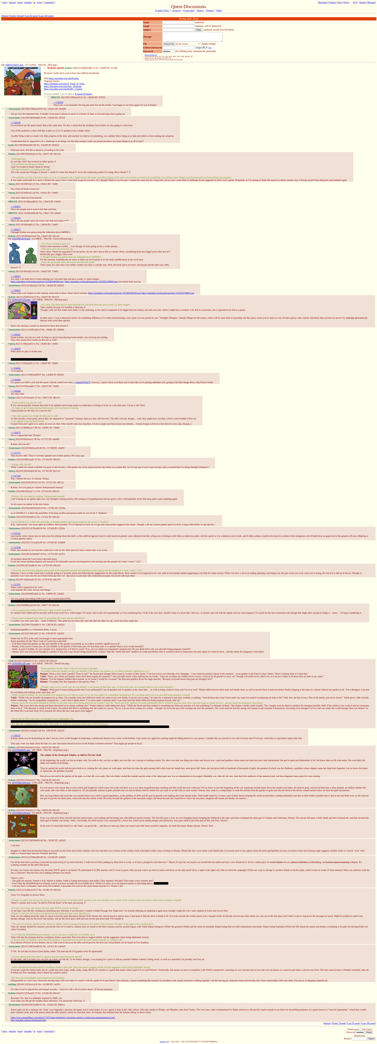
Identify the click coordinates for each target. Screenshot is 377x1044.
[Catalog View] (162, 10)
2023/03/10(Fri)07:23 (25, 633)
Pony (346, 2)
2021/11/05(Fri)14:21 (22, 297)
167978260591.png (21, 750)
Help (210, 48)
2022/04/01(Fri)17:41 (25, 482)
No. (97, 68)
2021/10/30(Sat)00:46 (23, 213)
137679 (45, 579)
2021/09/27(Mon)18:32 (67, 97)
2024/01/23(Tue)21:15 (23, 993)
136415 (43, 192)
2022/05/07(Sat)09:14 (22, 517)
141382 (46, 890)
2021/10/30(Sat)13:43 (22, 271)
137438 (50, 528)
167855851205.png (21, 663)
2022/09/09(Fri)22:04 (22, 605)
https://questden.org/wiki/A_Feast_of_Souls (64, 83)
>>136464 (15, 368)
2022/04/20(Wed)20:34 (25, 508)
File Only (366, 1029)
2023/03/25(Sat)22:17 (22, 780)
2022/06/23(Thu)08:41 (23, 565)
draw (5, 2)
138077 (44, 605)
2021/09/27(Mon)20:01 (25, 109)
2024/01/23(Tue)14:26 (23, 984)
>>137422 (15, 533)
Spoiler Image (208, 44)
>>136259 (58, 102)
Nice (340, 2)
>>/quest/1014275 (81, 382)
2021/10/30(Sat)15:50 (25, 285)
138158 (49, 624)
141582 (45, 993)
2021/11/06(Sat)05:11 (22, 344)
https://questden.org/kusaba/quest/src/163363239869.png (168, 293)
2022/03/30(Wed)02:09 (23, 471)
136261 (51, 109)
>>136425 (15, 290)
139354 (44, 780)
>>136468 (15, 391)
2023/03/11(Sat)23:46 (25, 730)
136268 (50, 117)
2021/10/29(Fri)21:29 (22, 192)
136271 (46, 154)
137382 (50, 508)
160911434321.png (14, 65)
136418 (43, 224)
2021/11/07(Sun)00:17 (22, 386)
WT (355, 2)
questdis (28, 2)
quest (20, 2)
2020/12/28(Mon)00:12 (71, 68)
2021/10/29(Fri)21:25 (22, 184)
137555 (45, 565)
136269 (44, 145)
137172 (44, 439)
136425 (44, 271)
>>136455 (15, 334)
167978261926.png (21, 782)
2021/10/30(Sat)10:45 (22, 236)
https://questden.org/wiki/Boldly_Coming (63, 89)
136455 (44, 297)
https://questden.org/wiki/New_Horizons (63, 86)
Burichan (323, 2)
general (12, 2)
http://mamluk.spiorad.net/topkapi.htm (28, 1020)
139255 (42, 661)
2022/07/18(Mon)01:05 (23, 579)
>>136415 (15, 206)
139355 (44, 810)
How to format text (151, 55)
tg (34, 2)
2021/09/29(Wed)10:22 (23, 154)
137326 (45, 471)
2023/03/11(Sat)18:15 (21, 661)
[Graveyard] (188, 10)
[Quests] (210, 10)
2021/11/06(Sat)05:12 (22, 363)
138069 (49, 593)
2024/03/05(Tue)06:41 (25, 1004)
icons (39, 2)
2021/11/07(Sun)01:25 (23, 397)
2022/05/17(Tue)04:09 (25, 542)
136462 (49, 329)
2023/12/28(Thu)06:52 (25, 946)
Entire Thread (16, 16)
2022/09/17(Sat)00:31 (25, 624)
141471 (50, 946)
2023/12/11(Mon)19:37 (23, 890)
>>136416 (15, 218)
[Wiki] (219, 10)
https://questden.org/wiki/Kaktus (64, 78)
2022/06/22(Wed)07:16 (25, 554)
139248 (49, 633)
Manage (371, 2)
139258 (49, 730)
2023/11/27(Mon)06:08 (25, 857)
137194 (45, 459)
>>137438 (15, 547)
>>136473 (15, 432)
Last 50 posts (31, 16)
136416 (46, 201)
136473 (45, 397)
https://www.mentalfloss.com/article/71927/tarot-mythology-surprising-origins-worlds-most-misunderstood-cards (63, 1017)
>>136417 (15, 229)
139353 (44, 747)
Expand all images (83, 94)
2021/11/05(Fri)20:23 (25, 329)
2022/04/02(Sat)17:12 (22, 491)
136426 (49, 285)
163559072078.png (21, 238)
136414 (43, 184)
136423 (44, 236)
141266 (50, 857)
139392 (50, 840)
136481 (45, 427)
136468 (49, 374)
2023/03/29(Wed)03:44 (25, 840)
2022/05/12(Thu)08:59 (25, 528)
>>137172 (15, 453)
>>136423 (15, 276)
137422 (44, 517)
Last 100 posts (46, 16)
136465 (43, 363)
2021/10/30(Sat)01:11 (22, 224)
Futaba (332, 2)
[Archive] (176, 10)
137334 (44, 491)
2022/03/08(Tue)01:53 (23, 459)
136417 (46, 213)
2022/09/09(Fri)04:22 (25, 593)
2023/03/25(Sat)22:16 (22, 747)
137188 (50, 448)
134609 (102, 68)
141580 (45, 984)
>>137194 (15, 476)
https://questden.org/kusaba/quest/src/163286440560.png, (37, 281)
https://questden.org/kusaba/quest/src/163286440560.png (114, 293)
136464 (43, 344)
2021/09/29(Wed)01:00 (22, 145)
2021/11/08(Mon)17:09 (23, 427)
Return (5, 16)
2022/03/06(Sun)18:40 (25, 448)
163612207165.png (21, 299)
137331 (49, 482)
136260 (90, 97)
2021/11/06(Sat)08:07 (25, 374)
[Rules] (200, 10)
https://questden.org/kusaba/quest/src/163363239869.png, (91, 281)
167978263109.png (21, 813)
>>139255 (15, 735)
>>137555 (15, 584)
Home (363, 2)
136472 (44, 386)
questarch (49, 2)
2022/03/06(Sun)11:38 (22, 439)
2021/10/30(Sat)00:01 (23, 201)
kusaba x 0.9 (164, 1042)
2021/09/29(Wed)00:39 (25, 117)
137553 (50, 554)
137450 (50, 542)
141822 (50, 1004)
